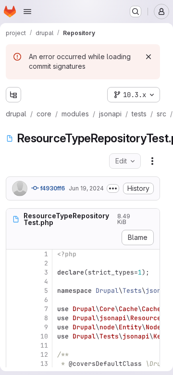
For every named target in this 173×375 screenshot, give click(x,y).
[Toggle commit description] (113, 188)
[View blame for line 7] (14, 308)
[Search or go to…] (135, 11)
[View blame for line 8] (14, 318)
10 (44, 336)
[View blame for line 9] (14, 327)
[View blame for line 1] (14, 254)
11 (44, 345)
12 (44, 354)
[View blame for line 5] (14, 290)
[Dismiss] (148, 56)
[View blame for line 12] (14, 354)
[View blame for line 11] (14, 345)
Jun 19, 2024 (86, 188)
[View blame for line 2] (14, 263)
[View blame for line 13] (14, 363)
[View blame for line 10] (14, 336)
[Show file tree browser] (13, 94)
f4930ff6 (52, 188)
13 (44, 364)
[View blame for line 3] (14, 272)
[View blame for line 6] (14, 299)
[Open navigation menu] (27, 11)
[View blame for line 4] (14, 281)
